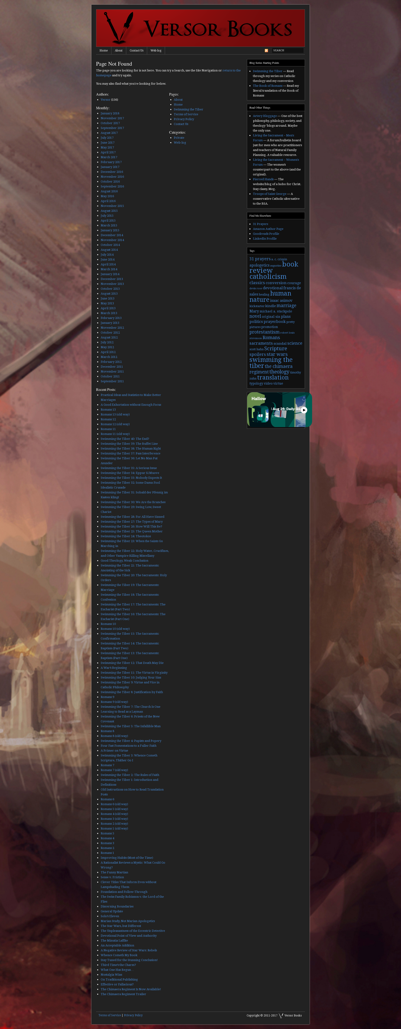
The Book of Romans (267, 85)
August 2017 (109, 133)
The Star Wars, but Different (121, 926)
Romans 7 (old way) (114, 770)
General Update (112, 911)
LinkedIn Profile (265, 238)
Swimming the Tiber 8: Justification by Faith (132, 692)
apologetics (259, 265)
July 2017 (107, 137)
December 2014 (112, 235)
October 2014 (110, 245)
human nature (270, 296)
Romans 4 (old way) (114, 814)
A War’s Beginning (114, 667)
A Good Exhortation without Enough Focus (131, 404)
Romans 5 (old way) (114, 809)
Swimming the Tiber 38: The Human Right (131, 448)
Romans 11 (108, 429)
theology (279, 372)
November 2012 (112, 327)
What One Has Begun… (117, 969)
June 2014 (107, 259)
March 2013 (109, 313)
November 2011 (112, 371)
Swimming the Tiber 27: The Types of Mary (132, 521)
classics (257, 282)
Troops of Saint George (269, 194)
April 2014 (108, 264)
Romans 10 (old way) (115, 628)
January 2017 (110, 167)
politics (256, 321)
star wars (277, 354)
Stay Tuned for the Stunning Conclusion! (129, 960)
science (294, 343)
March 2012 (109, 357)
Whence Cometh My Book (119, 955)
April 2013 (108, 308)
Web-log (156, 50)
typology (256, 383)
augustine (275, 265)
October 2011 (110, 376)
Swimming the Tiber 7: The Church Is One (130, 706)
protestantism (264, 332)
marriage (286, 305)
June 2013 (107, 298)
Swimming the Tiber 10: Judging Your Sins (131, 677)
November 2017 (112, 118)
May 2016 (107, 196)
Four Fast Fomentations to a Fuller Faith (128, 745)
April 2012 (108, 352)
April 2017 (108, 152)
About (119, 50)
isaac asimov (281, 300)
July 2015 (107, 215)
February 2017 (111, 162)
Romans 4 (107, 838)
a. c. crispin (279, 259)
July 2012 (107, 342)
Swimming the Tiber (188, 109)
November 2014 (112, 240)
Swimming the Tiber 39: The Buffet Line (129, 443)
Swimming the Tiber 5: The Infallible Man (131, 726)
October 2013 (110, 288)
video (268, 383)
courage (294, 283)
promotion (269, 327)
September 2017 (112, 128)
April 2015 (108, 220)
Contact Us (136, 50)
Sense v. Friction (112, 877)
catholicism (268, 276)
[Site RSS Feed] (266, 51)
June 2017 (107, 142)
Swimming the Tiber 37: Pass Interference (130, 453)
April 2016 (108, 201)
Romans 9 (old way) (114, 702)
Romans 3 (107, 843)
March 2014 (109, 269)
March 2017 (109, 157)
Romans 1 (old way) (114, 828)
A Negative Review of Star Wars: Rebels (129, 950)
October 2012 (110, 332)
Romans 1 (107, 853)
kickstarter (257, 306)
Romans (271, 337)
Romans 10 (108, 624)
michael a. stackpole (276, 311)
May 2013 (107, 303)
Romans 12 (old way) (115, 424)
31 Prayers (260, 224)
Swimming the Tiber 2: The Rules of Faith (130, 775)
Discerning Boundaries (117, 906)
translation (273, 377)
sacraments (261, 343)
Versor (105, 99)
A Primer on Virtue (114, 750)
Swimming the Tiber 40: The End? (125, 439)
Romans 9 (107, 697)
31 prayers (260, 259)
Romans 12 (108, 419)
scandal (280, 343)
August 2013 (109, 293)
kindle (270, 306)
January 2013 (110, 323)
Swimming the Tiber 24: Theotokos (126, 536)
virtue (278, 383)
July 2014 (107, 254)
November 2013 (112, 284)
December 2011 (112, 366)
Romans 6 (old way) (114, 804)
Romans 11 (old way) (115, 434)
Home (104, 50)
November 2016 (112, 176)
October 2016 (110, 181)
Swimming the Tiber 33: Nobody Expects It (131, 477)
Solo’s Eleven (110, 916)
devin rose (255, 288)
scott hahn (256, 349)
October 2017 (110, 123)
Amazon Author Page (268, 229)
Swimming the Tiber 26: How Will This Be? (131, 526)
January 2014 (110, 274)
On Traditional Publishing (119, 979)
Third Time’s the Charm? (118, 965)
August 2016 (109, 191)
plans (286, 316)
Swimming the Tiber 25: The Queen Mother (132, 531)
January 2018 (110, 113)
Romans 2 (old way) (114, 823)
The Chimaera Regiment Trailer (123, 994)
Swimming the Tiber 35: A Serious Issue (129, 468)
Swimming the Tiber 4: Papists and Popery (131, 741)
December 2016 (112, 172)
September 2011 (112, 381)
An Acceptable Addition (117, 945)
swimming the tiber (271, 362)
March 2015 (109, 225)
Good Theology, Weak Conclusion (124, 560)
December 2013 (112, 279)
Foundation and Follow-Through (124, 892)
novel (255, 316)
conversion (276, 283)
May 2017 (107, 147)
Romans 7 (107, 765)
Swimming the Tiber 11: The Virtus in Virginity (134, 672)
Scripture (275, 348)
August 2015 (109, 210)
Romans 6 (107, 799)
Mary (254, 311)
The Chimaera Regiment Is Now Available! (131, 989)
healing (264, 294)
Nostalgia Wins (111, 974)
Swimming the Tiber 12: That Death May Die (132, 663)
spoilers (257, 354)
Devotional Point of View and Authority (129, 935)
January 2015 (110, 230)
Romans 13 (108, 409)
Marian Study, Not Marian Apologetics (128, 921)
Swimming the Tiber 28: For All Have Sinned (132, 516)
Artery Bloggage (265, 116)
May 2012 (107, 347)
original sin (271, 316)
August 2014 (109, 249)
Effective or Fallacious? (117, 984)
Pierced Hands (263, 179)
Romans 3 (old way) (114, 818)
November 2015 (112, 206)
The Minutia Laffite (114, 940)
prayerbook (275, 321)
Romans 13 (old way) (115, 414)
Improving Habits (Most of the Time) (127, 857)
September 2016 (112, 186)
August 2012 (109, 337)
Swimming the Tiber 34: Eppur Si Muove (130, 473)
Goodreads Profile (266, 233)
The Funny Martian (114, 872)
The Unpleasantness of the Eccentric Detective (133, 931)
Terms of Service (186, 114)
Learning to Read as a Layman (122, 711)
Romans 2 (107, 848)
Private (179, 137)
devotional (273, 288)
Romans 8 (107, 731)
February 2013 (111, 318)
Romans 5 (107, 833)
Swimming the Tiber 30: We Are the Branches (133, 502)
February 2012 (111, 361)
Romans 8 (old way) (114, 736)
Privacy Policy (184, 119)
